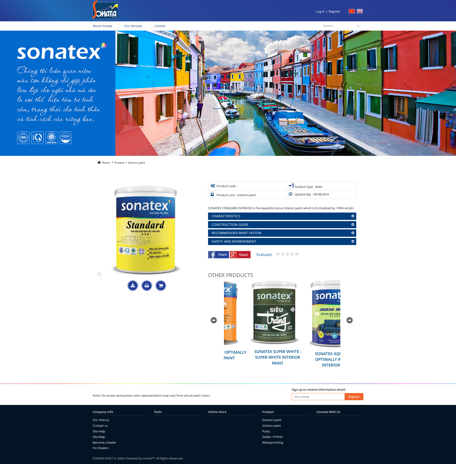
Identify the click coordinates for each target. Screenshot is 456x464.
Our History (101, 420)
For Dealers (101, 448)
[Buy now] (161, 286)
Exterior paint (271, 420)
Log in (320, 11)
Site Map (99, 437)
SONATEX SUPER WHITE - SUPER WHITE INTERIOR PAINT (252, 357)
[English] (359, 12)
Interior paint (271, 425)
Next (350, 320)
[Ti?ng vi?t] (352, 12)
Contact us (100, 425)
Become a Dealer (104, 442)
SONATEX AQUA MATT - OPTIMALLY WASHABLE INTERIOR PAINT (312, 359)
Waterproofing (272, 442)
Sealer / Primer (272, 437)
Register (334, 11)
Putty (266, 431)
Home (106, 163)
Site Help (99, 431)
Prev (214, 320)
